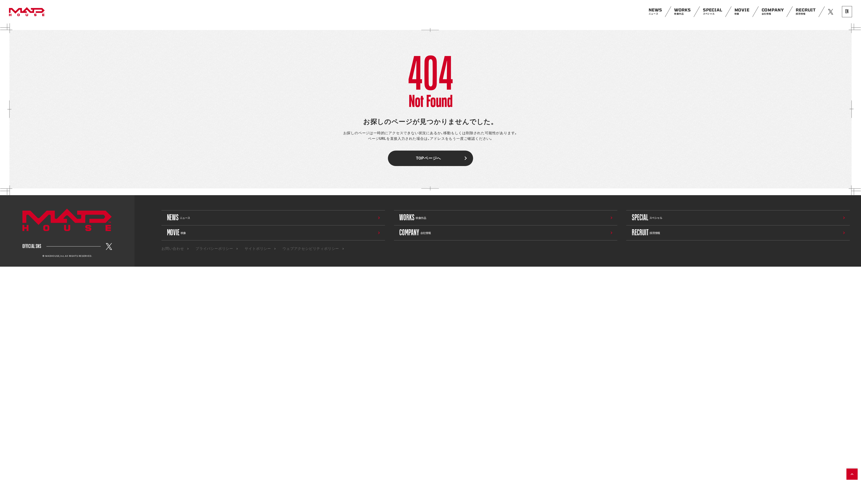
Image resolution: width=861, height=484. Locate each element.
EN (847, 11)
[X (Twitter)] (109, 246)
